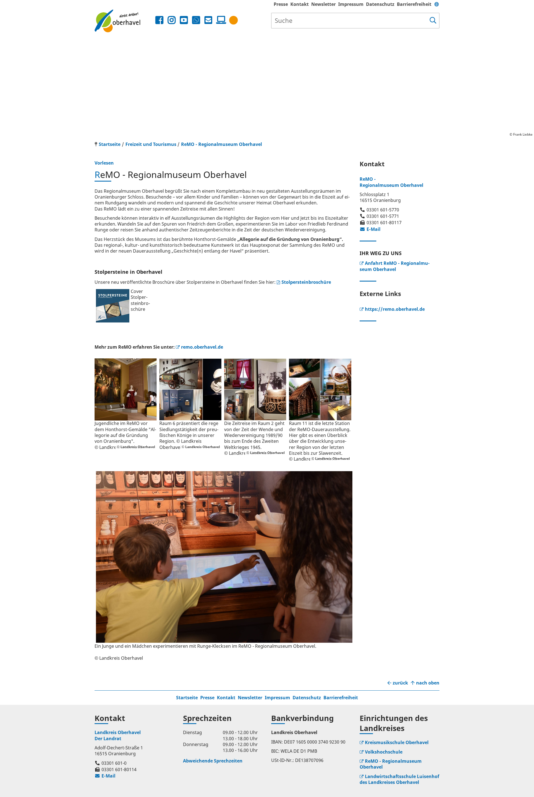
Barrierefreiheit (414, 4)
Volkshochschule (383, 752)
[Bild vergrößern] (126, 389)
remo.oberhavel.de (202, 347)
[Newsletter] (208, 20)
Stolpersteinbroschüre (306, 282)
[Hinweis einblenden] (233, 20)
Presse (281, 4)
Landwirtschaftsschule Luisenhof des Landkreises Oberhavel (399, 779)
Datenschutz (380, 4)
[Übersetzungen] (436, 4)
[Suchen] (433, 21)
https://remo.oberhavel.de (395, 309)
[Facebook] (159, 20)
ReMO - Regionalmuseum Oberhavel (221, 144)
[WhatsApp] (196, 20)
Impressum (351, 4)
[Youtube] (183, 20)
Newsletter (323, 4)
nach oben (427, 683)
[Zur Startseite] (124, 21)
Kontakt (299, 4)
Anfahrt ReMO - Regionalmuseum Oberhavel (395, 266)
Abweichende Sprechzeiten (213, 761)
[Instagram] (171, 20)
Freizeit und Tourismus (150, 144)
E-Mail (370, 229)
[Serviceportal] (220, 20)
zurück (400, 683)
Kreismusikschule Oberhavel (397, 742)
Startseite (187, 698)
